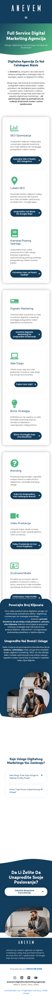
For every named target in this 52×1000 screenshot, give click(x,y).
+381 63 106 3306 (33, 969)
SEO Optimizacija (20, 135)
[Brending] (14, 463)
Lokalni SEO (17, 188)
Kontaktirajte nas (12, 990)
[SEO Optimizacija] (14, 128)
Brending (15, 470)
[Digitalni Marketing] (14, 301)
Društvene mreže (20, 573)
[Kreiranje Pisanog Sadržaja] (14, 233)
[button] (26, 17)
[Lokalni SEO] (14, 181)
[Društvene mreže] (14, 566)
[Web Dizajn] (14, 356)
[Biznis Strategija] (14, 404)
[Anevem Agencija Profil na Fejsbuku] (15, 977)
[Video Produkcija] (14, 516)
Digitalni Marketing (21, 308)
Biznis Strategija (20, 411)
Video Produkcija (20, 523)
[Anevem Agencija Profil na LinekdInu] (22, 977)
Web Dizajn (17, 363)
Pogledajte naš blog (31, 990)
